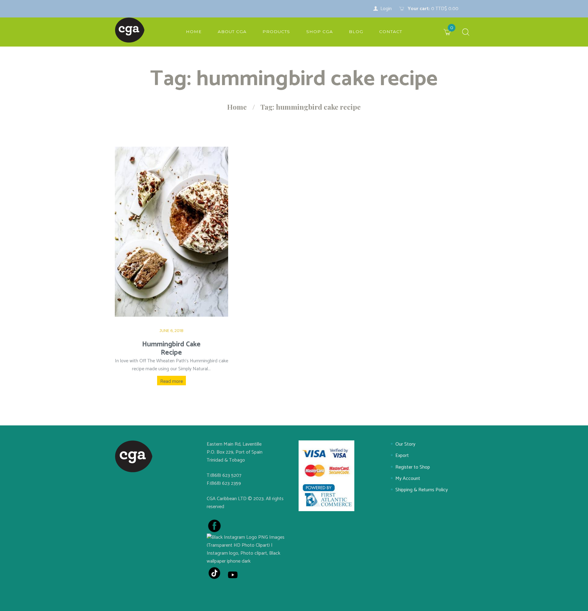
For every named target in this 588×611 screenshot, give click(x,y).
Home (237, 107)
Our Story (405, 444)
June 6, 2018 (171, 330)
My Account (407, 478)
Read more (171, 381)
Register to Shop (412, 467)
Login (386, 9)
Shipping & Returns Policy (421, 490)
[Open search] (465, 32)
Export (402, 455)
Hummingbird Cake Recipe (171, 348)
